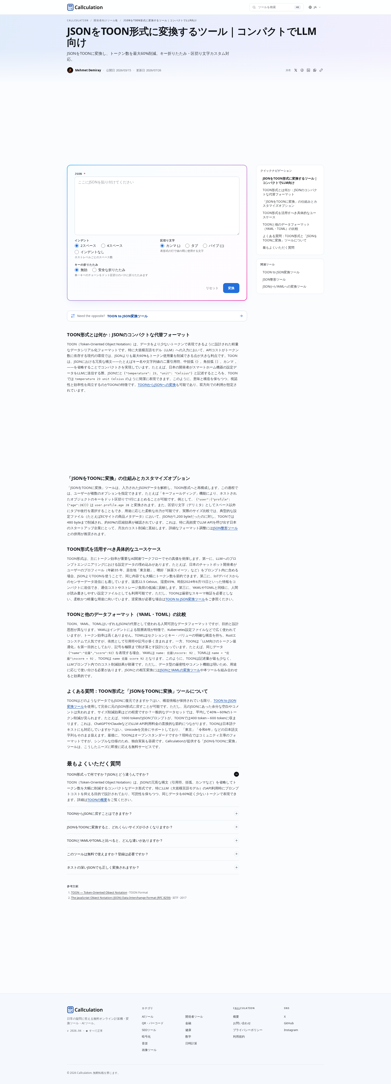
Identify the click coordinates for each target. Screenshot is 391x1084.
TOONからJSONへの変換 (157, 384)
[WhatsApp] (315, 70)
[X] (296, 70)
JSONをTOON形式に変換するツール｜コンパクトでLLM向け (290, 180)
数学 (188, 1036)
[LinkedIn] (308, 70)
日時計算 (191, 1043)
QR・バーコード (153, 1023)
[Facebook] (302, 70)
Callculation (77, 20)
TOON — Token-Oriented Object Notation (99, 892)
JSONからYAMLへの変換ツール (284, 286)
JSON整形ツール (225, 528)
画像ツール (149, 1050)
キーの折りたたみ (86, 264)
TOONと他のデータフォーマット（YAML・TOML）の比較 (286, 226)
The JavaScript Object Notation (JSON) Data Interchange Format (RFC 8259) (121, 898)
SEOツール (149, 1030)
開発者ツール (194, 1016)
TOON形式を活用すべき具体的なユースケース (289, 215)
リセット (212, 288)
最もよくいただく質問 (278, 247)
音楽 (145, 1043)
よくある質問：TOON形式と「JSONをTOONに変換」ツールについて (290, 238)
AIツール (147, 1016)
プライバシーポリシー (247, 1030)
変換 (231, 288)
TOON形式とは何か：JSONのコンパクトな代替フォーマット (290, 192)
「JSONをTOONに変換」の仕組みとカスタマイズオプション (290, 203)
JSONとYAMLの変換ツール (180, 670)
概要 (236, 1016)
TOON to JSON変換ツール (185, 599)
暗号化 (146, 1036)
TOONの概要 (97, 799)
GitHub (289, 1023)
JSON (80, 174)
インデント (82, 240)
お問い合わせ (242, 1023)
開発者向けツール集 (106, 20)
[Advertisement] (195, 126)
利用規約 (239, 1036)
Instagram (291, 1030)
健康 (188, 1030)
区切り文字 (167, 240)
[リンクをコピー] (321, 70)
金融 (188, 1023)
